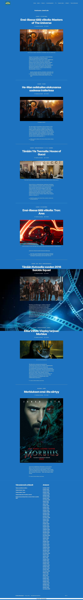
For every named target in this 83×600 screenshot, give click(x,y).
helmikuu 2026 (46, 495)
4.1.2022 (47, 395)
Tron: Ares (49, 255)
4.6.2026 (47, 26)
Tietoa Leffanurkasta (74, 3)
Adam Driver (32, 198)
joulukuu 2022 (46, 551)
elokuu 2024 (45, 522)
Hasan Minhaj (47, 254)
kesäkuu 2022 (46, 560)
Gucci (39, 198)
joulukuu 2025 (46, 498)
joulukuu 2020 (46, 587)
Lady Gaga (32, 199)
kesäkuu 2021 (46, 578)
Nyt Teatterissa (44, 16)
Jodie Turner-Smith (44, 255)
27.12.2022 (47, 337)
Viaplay (48, 327)
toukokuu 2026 (46, 490)
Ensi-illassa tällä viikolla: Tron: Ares (41, 212)
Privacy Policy (27, 595)
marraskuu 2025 (46, 499)
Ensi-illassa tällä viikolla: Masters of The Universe (41, 21)
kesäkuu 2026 (46, 489)
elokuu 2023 (45, 539)
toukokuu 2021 (46, 580)
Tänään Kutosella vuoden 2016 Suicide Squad (41, 268)
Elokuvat (43, 3)
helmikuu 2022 (46, 566)
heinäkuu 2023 (46, 541)
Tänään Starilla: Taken (20, 490)
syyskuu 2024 (46, 520)
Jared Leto (46, 198)
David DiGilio (35, 254)
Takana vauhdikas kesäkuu (21, 488)
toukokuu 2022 (46, 562)
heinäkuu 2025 (46, 505)
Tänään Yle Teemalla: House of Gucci (41, 153)
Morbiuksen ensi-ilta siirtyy (41, 391)
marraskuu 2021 (46, 571)
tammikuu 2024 (46, 532)
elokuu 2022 (45, 557)
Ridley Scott (36, 199)
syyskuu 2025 (46, 502)
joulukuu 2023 (46, 534)
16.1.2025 (47, 273)
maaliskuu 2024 (46, 529)
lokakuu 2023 (46, 536)
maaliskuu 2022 (46, 565)
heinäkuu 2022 (46, 559)
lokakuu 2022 (46, 554)
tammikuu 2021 (46, 585)
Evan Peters (39, 254)
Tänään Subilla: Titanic (20, 492)
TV (55, 3)
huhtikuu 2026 (46, 492)
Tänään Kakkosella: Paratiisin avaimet (24, 494)
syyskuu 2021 (46, 574)
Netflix (40, 263)
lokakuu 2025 (46, 501)
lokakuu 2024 (46, 519)
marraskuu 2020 (46, 588)
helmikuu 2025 (46, 513)
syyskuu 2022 (46, 556)
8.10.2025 (47, 216)
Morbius (38, 380)
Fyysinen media (60, 3)
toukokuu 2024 (46, 526)
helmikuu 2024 (46, 531)
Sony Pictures (41, 380)
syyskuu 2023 (46, 538)
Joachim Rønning (38, 255)
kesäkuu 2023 (46, 542)
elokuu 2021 (45, 575)
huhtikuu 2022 (46, 563)
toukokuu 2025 (46, 508)
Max (37, 263)
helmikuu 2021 (46, 584)
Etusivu (35, 3)
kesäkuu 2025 (46, 507)
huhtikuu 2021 (46, 581)
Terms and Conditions (43, 598)
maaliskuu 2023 (46, 547)
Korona (35, 476)
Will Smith (40, 319)
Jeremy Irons (51, 198)
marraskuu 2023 (46, 535)
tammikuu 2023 (46, 550)
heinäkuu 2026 (46, 488)
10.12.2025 (47, 157)
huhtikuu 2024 (46, 528)
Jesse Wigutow (32, 255)
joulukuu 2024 (46, 516)
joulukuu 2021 (46, 569)
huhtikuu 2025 (46, 510)
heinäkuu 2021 (46, 577)
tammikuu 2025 (46, 514)
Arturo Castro (32, 253)
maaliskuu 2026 (46, 493)
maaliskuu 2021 (46, 582)
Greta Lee (43, 254)
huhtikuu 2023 (46, 545)
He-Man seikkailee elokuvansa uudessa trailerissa (41, 89)
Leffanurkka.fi (21, 595)
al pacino (35, 198)
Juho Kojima (41, 26)
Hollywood (39, 388)
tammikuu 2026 (46, 496)
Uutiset (38, 3)
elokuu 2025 (45, 504)
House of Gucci (42, 198)
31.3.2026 (47, 93)
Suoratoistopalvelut (49, 3)
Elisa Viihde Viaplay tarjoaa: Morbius (41, 332)
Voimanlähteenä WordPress (35, 595)
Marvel (35, 380)
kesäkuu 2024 (46, 525)
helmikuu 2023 (46, 548)
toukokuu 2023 (46, 544)
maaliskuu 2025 (46, 511)
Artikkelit (67, 3)
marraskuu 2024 (46, 517)
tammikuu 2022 (46, 568)
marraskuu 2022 (46, 553)
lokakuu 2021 (46, 572)
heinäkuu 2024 (46, 523)
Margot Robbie (36, 319)
